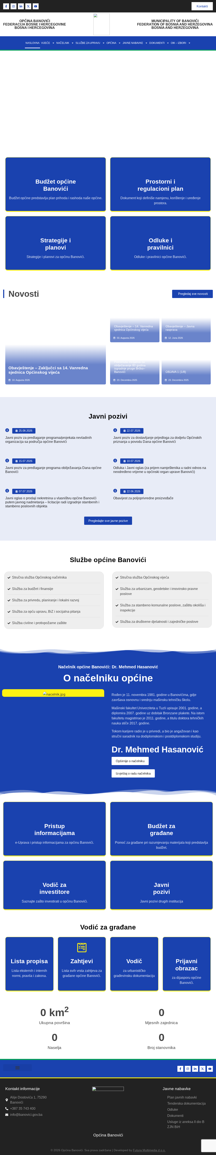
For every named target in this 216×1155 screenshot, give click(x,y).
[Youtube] (36, 6)
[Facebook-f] (6, 6)
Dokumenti (157, 43)
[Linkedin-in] (21, 6)
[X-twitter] (28, 6)
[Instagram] (13, 6)
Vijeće (45, 43)
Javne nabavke (133, 43)
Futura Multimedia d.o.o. (149, 1150)
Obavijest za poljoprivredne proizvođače (143, 498)
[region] (108, 100)
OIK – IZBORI (178, 43)
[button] (108, 133)
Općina (111, 43)
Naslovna (32, 43)
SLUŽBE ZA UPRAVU (88, 43)
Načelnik (62, 43)
